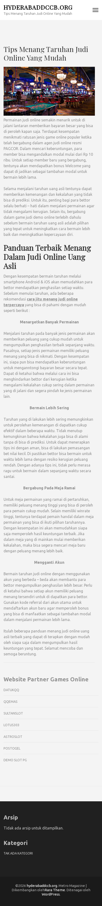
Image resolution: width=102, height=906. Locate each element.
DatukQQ (11, 690)
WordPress (51, 894)
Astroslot (13, 737)
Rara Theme (55, 890)
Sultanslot (13, 713)
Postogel (12, 748)
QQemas (11, 702)
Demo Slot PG (15, 760)
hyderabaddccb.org (38, 7)
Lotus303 (11, 725)
